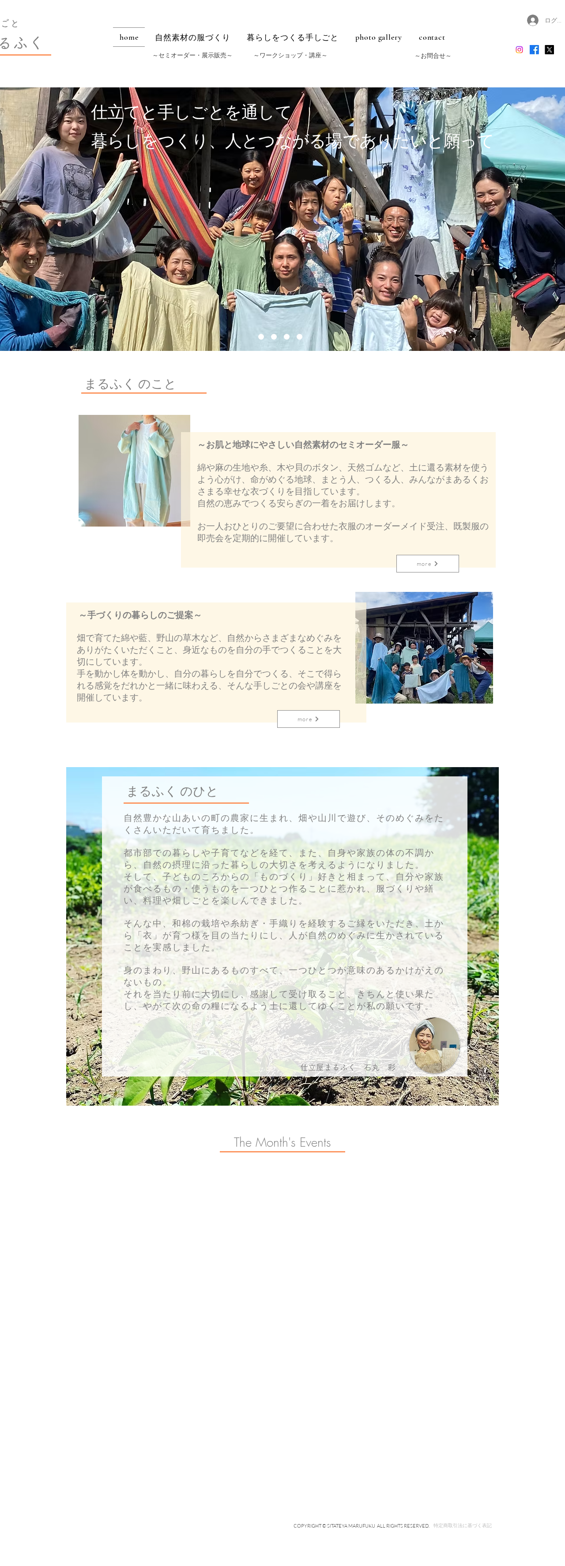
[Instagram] (519, 49)
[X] (549, 49)
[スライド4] (299, 337)
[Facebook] (534, 49)
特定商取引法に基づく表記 (462, 1525)
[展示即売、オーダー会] (287, 337)
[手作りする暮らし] (274, 337)
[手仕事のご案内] (261, 337)
